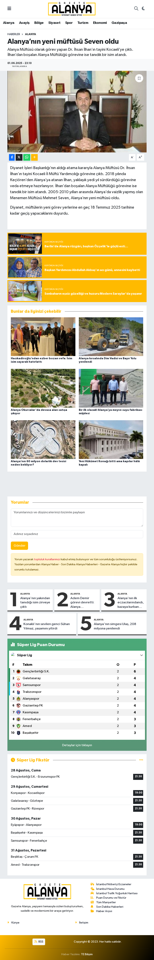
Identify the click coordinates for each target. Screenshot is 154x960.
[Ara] (136, 9)
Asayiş (24, 23)
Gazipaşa (119, 23)
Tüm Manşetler (106, 902)
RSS (40, 941)
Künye (15, 922)
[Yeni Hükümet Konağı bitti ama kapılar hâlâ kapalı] (111, 439)
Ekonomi (100, 23)
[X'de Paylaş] (19, 157)
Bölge (39, 23)
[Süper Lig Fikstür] (141, 760)
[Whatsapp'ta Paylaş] (26, 157)
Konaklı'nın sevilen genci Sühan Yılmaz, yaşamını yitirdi (46, 626)
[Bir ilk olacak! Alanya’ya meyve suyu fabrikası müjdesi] (111, 388)
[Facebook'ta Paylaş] (12, 157)
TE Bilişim (87, 954)
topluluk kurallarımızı (47, 559)
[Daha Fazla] (34, 157)
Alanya (8, 23)
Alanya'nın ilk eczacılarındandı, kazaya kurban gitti (131, 603)
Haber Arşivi (104, 911)
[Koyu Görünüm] (143, 9)
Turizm (82, 23)
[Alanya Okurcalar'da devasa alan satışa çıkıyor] (43, 388)
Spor (69, 23)
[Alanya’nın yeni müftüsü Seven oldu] (77, 111)
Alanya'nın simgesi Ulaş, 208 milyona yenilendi (115, 626)
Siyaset (54, 23)
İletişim (83, 922)
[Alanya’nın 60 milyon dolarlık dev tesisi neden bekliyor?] (43, 439)
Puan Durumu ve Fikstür (111, 897)
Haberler (13, 34)
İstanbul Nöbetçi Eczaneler (113, 884)
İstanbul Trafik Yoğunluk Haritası (117, 893)
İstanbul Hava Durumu (110, 888)
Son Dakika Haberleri (109, 906)
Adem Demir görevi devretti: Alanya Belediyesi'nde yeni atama (82, 603)
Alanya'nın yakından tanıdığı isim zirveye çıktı (35, 603)
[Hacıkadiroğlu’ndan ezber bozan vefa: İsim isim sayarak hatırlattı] (43, 336)
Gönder (19, 545)
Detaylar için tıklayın (77, 745)
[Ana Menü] (9, 9)
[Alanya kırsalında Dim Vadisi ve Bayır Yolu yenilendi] (111, 336)
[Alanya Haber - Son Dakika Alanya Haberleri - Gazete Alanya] (72, 8)
